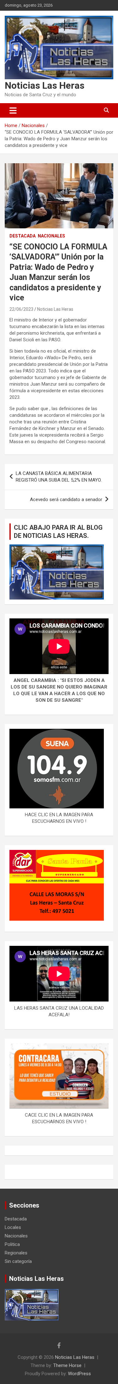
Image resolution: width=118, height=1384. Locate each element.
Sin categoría (18, 1261)
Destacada (22, 235)
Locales (13, 1227)
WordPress (79, 1373)
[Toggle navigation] (13, 110)
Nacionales (51, 235)
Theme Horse (67, 1365)
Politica (12, 1244)
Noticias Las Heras (44, 85)
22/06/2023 (21, 309)
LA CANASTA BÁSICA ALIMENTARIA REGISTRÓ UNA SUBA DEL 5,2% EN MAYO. (59, 477)
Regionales (16, 1253)
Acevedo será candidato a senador (66, 499)
